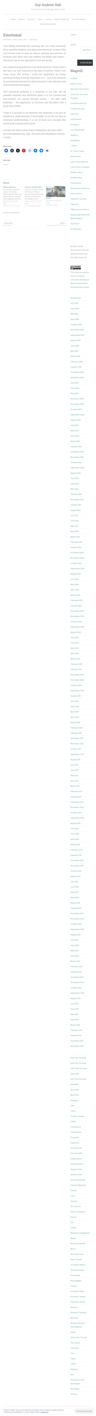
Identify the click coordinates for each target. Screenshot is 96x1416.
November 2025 (77, 329)
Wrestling (74, 1389)
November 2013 (77, 982)
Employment (76, 1158)
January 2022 (76, 494)
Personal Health (77, 1270)
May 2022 (74, 489)
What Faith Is (7, 224)
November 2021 (77, 499)
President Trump (77, 1302)
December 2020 (77, 552)
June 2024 (74, 388)
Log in (73, 34)
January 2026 (76, 324)
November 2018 (77, 680)
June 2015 (74, 887)
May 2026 (74, 314)
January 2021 (75, 547)
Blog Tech (74, 1095)
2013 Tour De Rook (78, 1058)
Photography (75, 1280)
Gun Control (75, 1206)
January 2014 (75, 972)
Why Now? (75, 223)
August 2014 (75, 934)
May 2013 (74, 1014)
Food (72, 1196)
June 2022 (74, 483)
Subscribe (86, 62)
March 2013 (75, 1025)
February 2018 (76, 728)
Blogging (74, 1100)
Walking (74, 1369)
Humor (73, 1217)
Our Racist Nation (78, 1265)
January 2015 (75, 908)
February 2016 (76, 850)
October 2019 (75, 621)
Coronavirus (75, 1127)
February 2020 (76, 600)
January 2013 (75, 1035)
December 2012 (76, 1041)
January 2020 (76, 605)
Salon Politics (76, 193)
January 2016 (75, 855)
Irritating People (48, 24)
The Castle (75, 1343)
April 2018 (74, 717)
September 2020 (77, 568)
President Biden (77, 1291)
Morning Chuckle (77, 1243)
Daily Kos (74, 114)
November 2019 (77, 616)
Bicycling (74, 1089)
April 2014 (74, 956)
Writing (73, 1394)
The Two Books (78, 19)
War (72, 1374)
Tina (72, 1353)
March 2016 (75, 844)
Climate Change (77, 1116)
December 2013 (76, 977)
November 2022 (77, 457)
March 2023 (75, 441)
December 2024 (77, 372)
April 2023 (74, 436)
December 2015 (76, 860)
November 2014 (77, 919)
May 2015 (74, 892)
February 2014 (76, 966)
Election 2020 (76, 1153)
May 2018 (74, 712)
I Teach (73, 145)
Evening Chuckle (77, 1180)
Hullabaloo (75, 140)
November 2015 (77, 865)
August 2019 (75, 632)
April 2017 (74, 781)
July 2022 (74, 478)
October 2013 (75, 988)
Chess (73, 1111)
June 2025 (74, 346)
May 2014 (74, 950)
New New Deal (76, 1254)
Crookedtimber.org (78, 103)
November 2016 (77, 807)
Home (13, 19)
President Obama (77, 1296)
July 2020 (74, 579)
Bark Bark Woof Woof (79, 89)
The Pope (74, 1348)
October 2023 (76, 409)
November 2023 (77, 404)
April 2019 (74, 653)
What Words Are (61, 19)
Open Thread (76, 1259)
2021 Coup (74, 1074)
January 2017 (75, 796)
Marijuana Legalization (80, 1233)
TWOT (73, 1364)
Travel (73, 1358)
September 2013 (77, 993)
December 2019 (77, 611)
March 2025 (75, 356)
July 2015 (74, 881)
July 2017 (74, 765)
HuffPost (74, 135)
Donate (21, 19)
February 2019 (76, 664)
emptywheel (75, 119)
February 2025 (76, 361)
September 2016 (77, 818)
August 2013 (75, 998)
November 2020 (77, 558)
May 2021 (74, 526)
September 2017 (77, 754)
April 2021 (74, 531)
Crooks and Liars (77, 108)
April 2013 (74, 1019)
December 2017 (76, 738)
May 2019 (74, 648)
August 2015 (75, 876)
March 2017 (75, 786)
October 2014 (75, 924)
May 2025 (74, 351)
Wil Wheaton (76, 229)
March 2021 (75, 537)
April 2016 (74, 839)
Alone (48, 198)
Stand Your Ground (78, 1337)
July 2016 (74, 828)
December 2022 (77, 452)
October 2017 (75, 749)
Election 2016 (76, 1148)
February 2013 (76, 1030)
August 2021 (75, 510)
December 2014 (76, 913)
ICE (71, 1222)
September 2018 (77, 690)
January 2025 (76, 367)
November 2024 (77, 377)
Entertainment (76, 1164)
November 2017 (77, 743)
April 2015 (74, 897)
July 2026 (74, 303)
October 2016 (75, 812)
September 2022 (77, 467)
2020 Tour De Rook (78, 1068)
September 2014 (77, 929)
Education (74, 1143)
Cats (72, 1105)
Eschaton (74, 124)
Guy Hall (34, 39)
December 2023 (77, 398)
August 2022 (75, 473)
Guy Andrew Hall (48, 5)
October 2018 (75, 685)
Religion (74, 1307)
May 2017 (74, 775)
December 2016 (77, 802)
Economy (74, 1137)
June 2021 (74, 521)
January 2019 (75, 669)
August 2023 (75, 420)
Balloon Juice (76, 84)
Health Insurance (77, 1211)
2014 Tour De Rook (78, 1063)
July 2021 (74, 515)
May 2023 (74, 430)
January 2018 (75, 733)
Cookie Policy (44, 1412)
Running (74, 1318)
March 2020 (75, 595)
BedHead (74, 1084)
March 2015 (75, 903)
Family (73, 1190)
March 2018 (75, 722)
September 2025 (77, 335)
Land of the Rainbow (79, 162)
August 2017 (75, 759)
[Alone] (55, 191)
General (16, 213)
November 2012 (77, 1046)
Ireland (73, 1227)
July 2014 (74, 940)
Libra (39, 19)
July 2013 (74, 1003)
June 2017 (74, 770)
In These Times (77, 151)
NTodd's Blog (76, 177)
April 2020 (74, 589)
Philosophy (75, 1275)
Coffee (48, 19)
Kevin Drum (75, 156)
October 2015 (75, 871)
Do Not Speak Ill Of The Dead (56, 224)
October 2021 (75, 505)
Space (73, 1332)
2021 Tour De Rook (78, 1079)
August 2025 (75, 340)
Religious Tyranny (78, 1312)
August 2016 (75, 823)
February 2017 (76, 791)
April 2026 (74, 319)
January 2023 (76, 446)
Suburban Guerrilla (78, 199)
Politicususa (75, 183)
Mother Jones (76, 172)
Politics (31, 19)
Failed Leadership (78, 1185)
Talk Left (74, 204)
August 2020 (75, 574)
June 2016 (74, 834)
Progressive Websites (79, 188)
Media (73, 1238)
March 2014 (75, 961)
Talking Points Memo (79, 209)
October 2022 (76, 462)
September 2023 (77, 414)
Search (73, 44)
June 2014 (74, 945)
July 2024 (74, 383)
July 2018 (74, 701)
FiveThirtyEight (77, 130)
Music (73, 1249)
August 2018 (75, 696)
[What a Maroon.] (14, 196)
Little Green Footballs (79, 167)
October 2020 (76, 563)
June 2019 (74, 643)
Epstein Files (76, 1169)
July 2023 (74, 425)
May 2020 (74, 584)
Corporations (76, 1132)
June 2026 (74, 308)
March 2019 (75, 659)
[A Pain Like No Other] (35, 196)
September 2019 (77, 627)
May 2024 (74, 393)
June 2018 (74, 706)
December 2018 (77, 674)
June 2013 (74, 1009)
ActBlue (73, 78)
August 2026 (75, 298)
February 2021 (76, 542)
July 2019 (74, 637)
